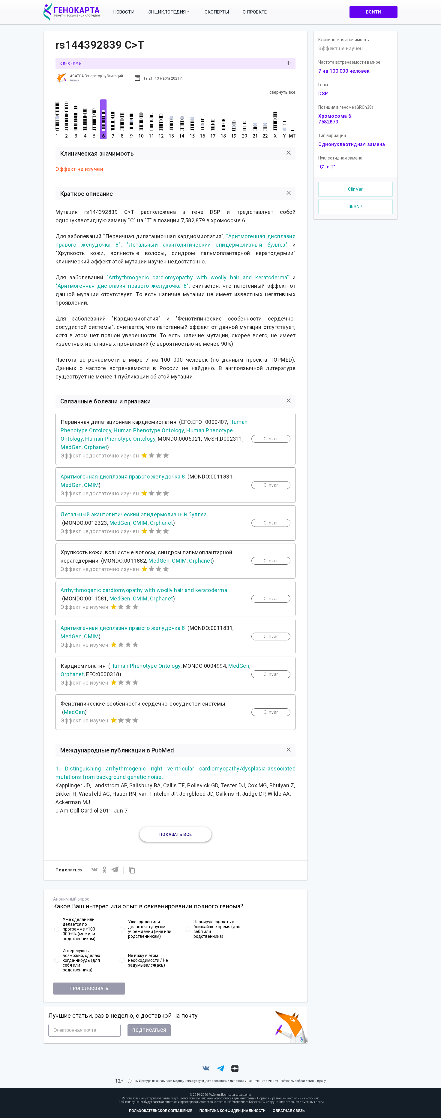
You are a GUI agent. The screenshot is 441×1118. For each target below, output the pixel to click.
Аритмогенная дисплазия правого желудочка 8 (123, 476)
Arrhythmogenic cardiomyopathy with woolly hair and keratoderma (144, 590)
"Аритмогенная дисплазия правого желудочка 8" (122, 286)
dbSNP (356, 206)
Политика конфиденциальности (233, 1111)
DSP (323, 93)
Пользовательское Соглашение (160, 1111)
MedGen (71, 447)
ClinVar (355, 189)
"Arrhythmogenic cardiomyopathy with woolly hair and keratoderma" (198, 277)
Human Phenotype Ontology (149, 430)
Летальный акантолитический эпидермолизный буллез (134, 514)
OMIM (91, 485)
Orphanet (95, 447)
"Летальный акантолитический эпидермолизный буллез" (207, 245)
